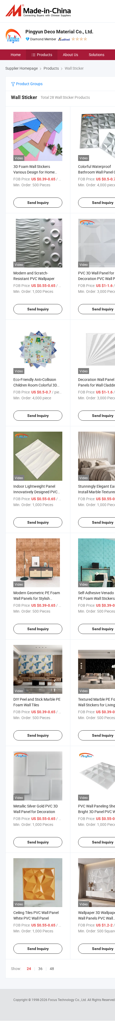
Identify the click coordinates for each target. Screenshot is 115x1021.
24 (29, 969)
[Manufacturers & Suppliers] (39, 10)
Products (44, 54)
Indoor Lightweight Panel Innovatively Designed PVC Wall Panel (35, 492)
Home (16, 54)
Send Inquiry (38, 202)
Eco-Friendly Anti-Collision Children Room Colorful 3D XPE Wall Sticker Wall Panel (35, 385)
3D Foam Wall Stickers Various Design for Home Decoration (34, 172)
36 (40, 968)
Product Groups (29, 83)
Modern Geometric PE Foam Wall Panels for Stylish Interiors (36, 598)
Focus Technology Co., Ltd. (67, 1000)
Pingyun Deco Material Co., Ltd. (59, 31)
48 (52, 968)
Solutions (96, 54)
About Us (70, 54)
